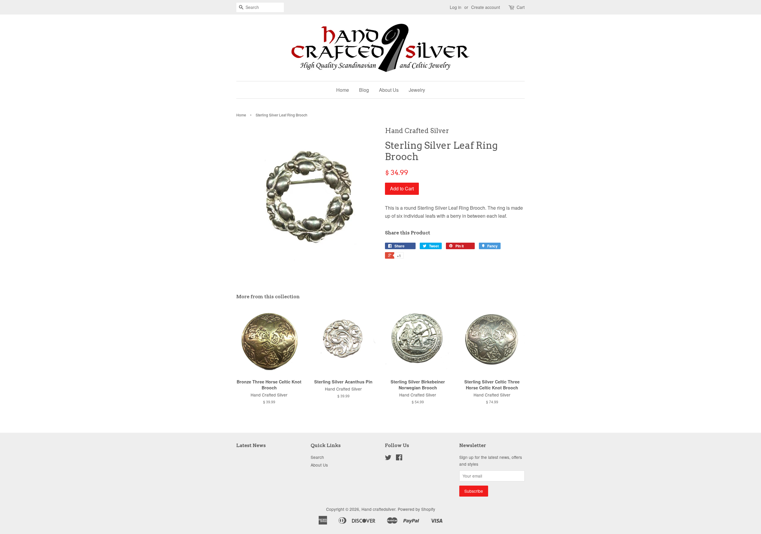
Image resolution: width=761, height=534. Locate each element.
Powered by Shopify (416, 509)
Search (317, 457)
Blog (364, 89)
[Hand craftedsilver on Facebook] (399, 458)
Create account (485, 7)
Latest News (251, 445)
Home (342, 89)
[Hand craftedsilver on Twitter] (388, 458)
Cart (521, 7)
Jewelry (417, 89)
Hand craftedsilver (378, 509)
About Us (389, 89)
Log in (455, 7)
